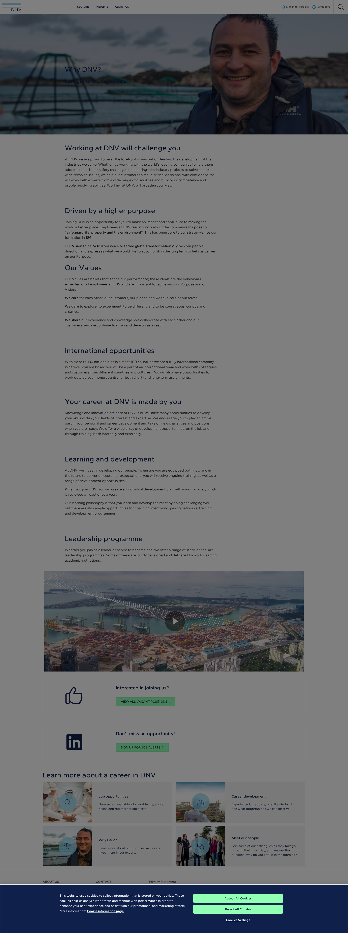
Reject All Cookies (238, 909)
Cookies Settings (238, 920)
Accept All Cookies (238, 898)
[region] (174, 908)
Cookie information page (105, 911)
